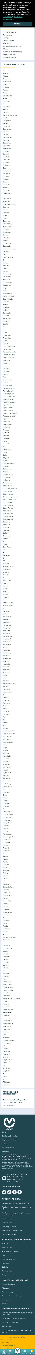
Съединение (7, 915)
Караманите (7, 617)
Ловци (5, 709)
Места (5, 745)
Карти (10, 1353)
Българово (7, 246)
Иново (5, 589)
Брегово (6, 207)
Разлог (5, 859)
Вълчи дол (6, 321)
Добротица (7, 486)
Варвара (6, 265)
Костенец (7, 653)
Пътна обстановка (9, 1234)
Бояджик (6, 196)
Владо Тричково (8, 296)
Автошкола (7, 49)
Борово (5, 187)
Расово (5, 862)
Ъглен (5, 1076)
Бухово (5, 240)
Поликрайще (7, 834)
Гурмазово (6, 438)
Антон (5, 84)
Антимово (7, 82)
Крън (5, 675)
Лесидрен (6, 703)
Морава (5, 770)
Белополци (7, 143)
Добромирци (7, 483)
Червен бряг (7, 984)
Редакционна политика (10, 1140)
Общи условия (5, 1342)
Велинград (7, 274)
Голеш (5, 382)
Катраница (7, 625)
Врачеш (6, 307)
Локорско (6, 714)
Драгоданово (8, 514)
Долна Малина (8, 494)
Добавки (5, 1267)
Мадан (5, 728)
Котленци (7, 658)
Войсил (5, 304)
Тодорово (6, 920)
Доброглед (7, 477)
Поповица (6, 839)
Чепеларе (6, 976)
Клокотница (7, 636)
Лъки (4, 720)
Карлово (6, 619)
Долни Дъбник (8, 505)
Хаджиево (6, 940)
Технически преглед (10, 32)
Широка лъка (7, 1060)
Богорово (6, 162)
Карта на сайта (8, 1148)
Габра (5, 332)
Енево (5, 550)
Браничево (7, 199)
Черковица (7, 993)
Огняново (6, 792)
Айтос (5, 76)
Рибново (6, 865)
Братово (6, 201)
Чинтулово (7, 1026)
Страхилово (7, 912)
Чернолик (6, 1015)
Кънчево (6, 686)
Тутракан (6, 929)
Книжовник (7, 639)
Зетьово (6, 564)
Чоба (4, 1035)
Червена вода (8, 987)
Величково (7, 277)
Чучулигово (7, 1043)
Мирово (6, 753)
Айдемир (6, 73)
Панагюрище (8, 814)
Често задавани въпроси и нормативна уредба (17, 1331)
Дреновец (6, 525)
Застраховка (7, 1247)
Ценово (5, 959)
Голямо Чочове (8, 399)
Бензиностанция (9, 54)
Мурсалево (7, 773)
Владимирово (8, 293)
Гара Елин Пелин (9, 346)
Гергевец (6, 360)
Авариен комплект (9, 1259)
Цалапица (6, 945)
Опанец (5, 801)
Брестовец (7, 226)
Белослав (6, 146)
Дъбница (6, 533)
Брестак (6, 221)
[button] (14, 19)
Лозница (6, 711)
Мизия (5, 748)
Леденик (6, 700)
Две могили (7, 449)
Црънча (5, 968)
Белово (5, 135)
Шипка (5, 1057)
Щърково (6, 1071)
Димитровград (8, 463)
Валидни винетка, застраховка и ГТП (15, 1203)
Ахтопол (6, 101)
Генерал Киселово (9, 352)
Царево (5, 954)
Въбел (5, 310)
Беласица (6, 126)
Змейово (6, 572)
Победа (5, 831)
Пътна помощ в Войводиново (14, 1100)
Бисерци (6, 154)
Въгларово (7, 313)
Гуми (3, 1255)
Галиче (5, 344)
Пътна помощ (8, 40)
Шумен (5, 1062)
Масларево (7, 739)
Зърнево (6, 575)
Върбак (5, 324)
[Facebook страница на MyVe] (4, 1194)
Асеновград (7, 95)
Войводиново (8, 299)
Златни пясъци (8, 566)
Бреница (6, 215)
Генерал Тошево (9, 355)
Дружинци (6, 527)
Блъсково (6, 157)
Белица (5, 132)
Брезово (6, 213)
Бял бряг (6, 252)
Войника (6, 302)
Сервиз (5, 38)
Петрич (6, 826)
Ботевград (7, 193)
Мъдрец (6, 775)
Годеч (5, 377)
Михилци (6, 759)
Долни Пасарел (8, 508)
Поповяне (6, 842)
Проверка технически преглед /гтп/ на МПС (16, 1208)
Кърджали (6, 689)
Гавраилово (7, 335)
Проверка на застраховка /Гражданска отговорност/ (16, 1214)
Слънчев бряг (8, 901)
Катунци (6, 631)
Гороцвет (6, 422)
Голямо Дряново (9, 396)
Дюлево (6, 539)
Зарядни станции (8, 1275)
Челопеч (6, 973)
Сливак (5, 898)
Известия (31, 1352)
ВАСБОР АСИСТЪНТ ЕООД (12, 1103)
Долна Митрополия (10, 497)
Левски (5, 697)
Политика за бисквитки (8, 1345)
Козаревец (7, 644)
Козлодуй (6, 650)
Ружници (6, 876)
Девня (5, 455)
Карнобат (6, 622)
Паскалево (7, 817)
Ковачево (6, 642)
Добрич (5, 472)
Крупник (6, 667)
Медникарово (8, 742)
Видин (5, 288)
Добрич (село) (8, 474)
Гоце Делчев (7, 424)
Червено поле (8, 990)
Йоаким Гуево (8, 605)
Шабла (5, 1049)
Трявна (5, 923)
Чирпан (5, 1032)
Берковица (7, 151)
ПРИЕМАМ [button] (17, 24)
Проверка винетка (9, 1219)
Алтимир (6, 79)
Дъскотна (6, 536)
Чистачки (5, 1263)
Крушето (6, 670)
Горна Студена (8, 405)
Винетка (5, 1243)
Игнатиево (7, 580)
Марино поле (7, 736)
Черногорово (8, 1009)
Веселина (6, 279)
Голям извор (7, 385)
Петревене (7, 823)
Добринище (7, 469)
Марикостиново (9, 734)
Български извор (9, 249)
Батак (5, 123)
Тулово (5, 926)
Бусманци (6, 238)
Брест (5, 218)
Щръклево (6, 1068)
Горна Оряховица (9, 402)
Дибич (5, 461)
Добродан (6, 480)
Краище (6, 661)
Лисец (5, 706)
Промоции (3, 1353)
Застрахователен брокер (12, 52)
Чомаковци (7, 1037)
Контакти (6, 1152)
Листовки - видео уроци (11, 1322)
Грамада (6, 430)
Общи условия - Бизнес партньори (11, 1339)
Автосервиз (6, 1288)
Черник (5, 1001)
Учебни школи (7, 1326)
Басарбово (7, 121)
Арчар (5, 93)
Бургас (5, 235)
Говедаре (6, 374)
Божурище (7, 165)
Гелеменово (7, 349)
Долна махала (8, 502)
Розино (5, 867)
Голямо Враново (8, 394)
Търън (5, 931)
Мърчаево (6, 778)
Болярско (6, 174)
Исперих (6, 594)
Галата (5, 341)
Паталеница (7, 820)
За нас (4, 1132)
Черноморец (7, 1018)
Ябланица (6, 1082)
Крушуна (6, 672)
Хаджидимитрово (9, 937)
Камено (5, 614)
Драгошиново (8, 516)
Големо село (7, 380)
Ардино (5, 90)
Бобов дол (6, 160)
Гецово (5, 363)
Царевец (6, 951)
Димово (6, 466)
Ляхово (5, 722)
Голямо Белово (8, 391)
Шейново (6, 1051)
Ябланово (6, 1085)
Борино (5, 182)
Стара (5, 906)
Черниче (6, 1004)
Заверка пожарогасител (12, 46)
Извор (5, 583)
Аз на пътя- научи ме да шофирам (14, 1318)
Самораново (7, 884)
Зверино (6, 561)
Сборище (6, 892)
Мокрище (6, 761)
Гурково (6, 435)
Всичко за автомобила (10, 1136)
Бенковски (7, 148)
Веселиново (7, 282)
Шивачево (6, 1054)
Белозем (6, 140)
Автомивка (7, 43)
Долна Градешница (10, 488)
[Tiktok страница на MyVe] (19, 1194)
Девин (5, 452)
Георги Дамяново (9, 357)
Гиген (5, 366)
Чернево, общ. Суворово (12, 998)
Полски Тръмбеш (9, 837)
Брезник (6, 210)
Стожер (6, 909)
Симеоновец (7, 895)
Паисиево (6, 812)
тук (16, 1182)
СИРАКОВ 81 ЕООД (9, 1105)
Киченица (6, 633)
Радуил (5, 856)
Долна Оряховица (9, 500)
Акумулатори (7, 1271)
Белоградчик (7, 137)
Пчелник (6, 848)
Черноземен (7, 1012)
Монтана (6, 767)
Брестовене (7, 224)
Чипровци (6, 1029)
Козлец (5, 647)
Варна (5, 268)
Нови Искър (7, 787)
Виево (5, 291)
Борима (5, 179)
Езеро (5, 544)
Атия (5, 98)
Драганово (7, 511)
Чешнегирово (8, 1023)
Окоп (5, 795)
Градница (6, 427)
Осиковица (7, 806)
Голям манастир (9, 388)
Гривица (6, 433)
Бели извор (7, 129)
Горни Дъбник (8, 410)
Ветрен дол (7, 285)
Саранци (6, 890)
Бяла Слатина (8, 257)
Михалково (7, 756)
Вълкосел (6, 316)
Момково (6, 764)
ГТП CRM (5, 1144)
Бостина (6, 190)
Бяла (4, 254)
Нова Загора (7, 784)
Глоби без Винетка (9, 1227)
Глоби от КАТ (7, 1223)
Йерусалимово (8, 603)
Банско (5, 118)
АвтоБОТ (24, 1353)
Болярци (6, 176)
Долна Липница (8, 491)
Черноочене (7, 1021)
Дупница (6, 530)
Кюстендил (7, 692)
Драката (6, 522)
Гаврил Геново (8, 338)
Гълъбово (6, 444)
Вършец (6, 327)
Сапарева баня (8, 887)
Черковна (6, 996)
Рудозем (6, 873)
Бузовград (7, 232)
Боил (4, 168)
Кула (4, 678)
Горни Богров (8, 408)
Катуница (6, 628)
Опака (5, 798)
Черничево (7, 1007)
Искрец (5, 592)
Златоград (7, 569)
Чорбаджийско (8, 1040)
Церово (6, 962)
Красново (6, 664)
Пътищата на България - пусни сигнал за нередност (17, 1314)
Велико (5, 271)
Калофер (6, 611)
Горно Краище (8, 419)
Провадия (6, 845)
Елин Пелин (7, 547)
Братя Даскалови (9, 204)
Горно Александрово (10, 413)
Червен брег (7, 982)
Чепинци (6, 979)
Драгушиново (8, 519)
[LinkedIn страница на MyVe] (14, 1194)
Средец (6, 904)
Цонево (5, 965)
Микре (5, 750)
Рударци (6, 870)
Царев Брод (7, 948)
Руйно (5, 879)
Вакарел (6, 263)
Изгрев (5, 586)
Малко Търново (8, 731)
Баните (6, 112)
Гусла (5, 441)
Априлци (6, 87)
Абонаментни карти (10, 1251)
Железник (6, 555)
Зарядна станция (9, 57)
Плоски (5, 828)
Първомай (6, 851)
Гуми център (8, 35)
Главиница (6, 369)
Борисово (6, 185)
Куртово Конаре (9, 684)
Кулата (5, 681)
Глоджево (6, 371)
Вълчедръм (7, 318)
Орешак (6, 803)
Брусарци (6, 229)
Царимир (6, 957)
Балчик (5, 109)
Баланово (6, 107)
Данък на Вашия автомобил (12, 1231)
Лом (4, 717)
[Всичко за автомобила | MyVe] (17, 1351)
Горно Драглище (9, 416)
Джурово (6, 458)
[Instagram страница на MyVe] (9, 1194)
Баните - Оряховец (10, 115)
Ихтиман (6, 597)
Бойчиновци (7, 171)
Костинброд (7, 656)
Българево (7, 243)
